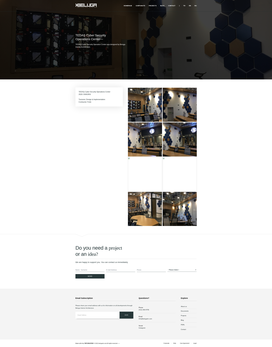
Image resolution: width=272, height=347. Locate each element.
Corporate (166, 343)
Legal (195, 343)
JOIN (126, 315)
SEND (90, 276)
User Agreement (184, 343)
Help (174, 343)
